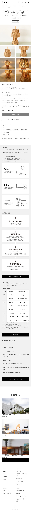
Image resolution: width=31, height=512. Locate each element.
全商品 (3, 6)
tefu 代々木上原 (7, 493)
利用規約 (18, 493)
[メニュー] (28, 3)
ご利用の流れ (19, 471)
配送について (19, 478)
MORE (15, 460)
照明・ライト (8, 6)
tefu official (6, 490)
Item (4, 473)
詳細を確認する (15, 334)
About (4, 471)
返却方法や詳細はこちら (15, 276)
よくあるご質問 (19, 481)
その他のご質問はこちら (15, 379)
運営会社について (20, 490)
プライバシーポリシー (21, 496)
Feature (5, 476)
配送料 (16, 138)
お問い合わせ (19, 484)
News (4, 479)
